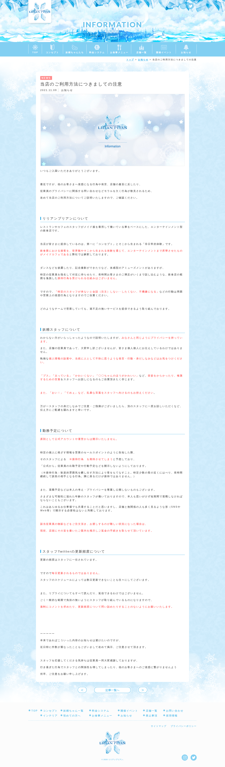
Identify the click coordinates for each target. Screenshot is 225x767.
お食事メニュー (102, 715)
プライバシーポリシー (184, 726)
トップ (130, 59)
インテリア (50, 715)
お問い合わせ (175, 710)
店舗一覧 (152, 710)
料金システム (100, 710)
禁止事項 (152, 715)
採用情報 (172, 715)
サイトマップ (159, 726)
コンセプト (50, 710)
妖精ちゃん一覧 (73, 710)
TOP (34, 710)
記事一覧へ (112, 690)
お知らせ (143, 59)
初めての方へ (72, 715)
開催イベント (129, 710)
